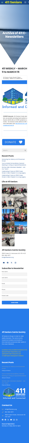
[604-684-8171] (3, 412)
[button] (25, 2)
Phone (3, 289)
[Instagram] (15, 263)
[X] (11, 263)
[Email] (4, 263)
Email (3, 283)
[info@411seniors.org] (3, 409)
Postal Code (5, 295)
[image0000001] (8, 215)
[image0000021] (8, 203)
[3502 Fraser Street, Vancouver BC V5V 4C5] (3, 416)
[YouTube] (11, 419)
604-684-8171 (9, 412)
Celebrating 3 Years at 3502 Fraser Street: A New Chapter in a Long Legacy (14, 172)
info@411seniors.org (8, 257)
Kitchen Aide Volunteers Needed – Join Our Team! (13, 168)
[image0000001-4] (8, 227)
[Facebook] (8, 263)
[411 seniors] (21, 227)
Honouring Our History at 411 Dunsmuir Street (13, 160)
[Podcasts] (16, 419)
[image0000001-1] (21, 203)
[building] (2, 2)
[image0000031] (21, 190)
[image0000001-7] (21, 215)
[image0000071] (8, 190)
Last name (5, 277)
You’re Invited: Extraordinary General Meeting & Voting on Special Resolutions (14, 164)
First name (5, 271)
